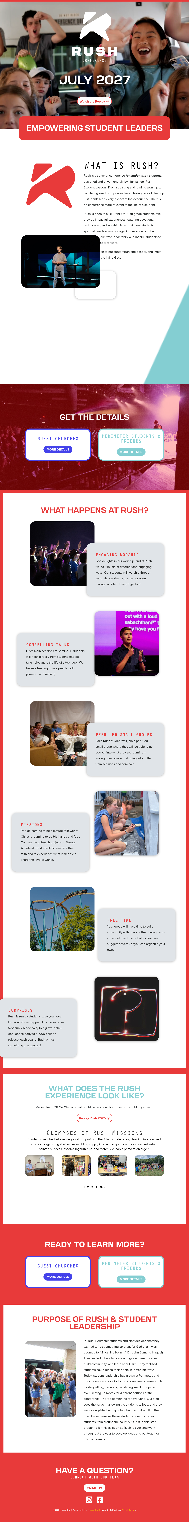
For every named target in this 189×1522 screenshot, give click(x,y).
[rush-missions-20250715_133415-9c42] (76, 1174)
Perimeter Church (94, 1510)
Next (103, 1187)
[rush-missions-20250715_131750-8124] (39, 1174)
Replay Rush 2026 (92, 1118)
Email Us (94, 1488)
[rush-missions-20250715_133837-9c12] (149, 1174)
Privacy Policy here (128, 1510)
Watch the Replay (92, 101)
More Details (58, 449)
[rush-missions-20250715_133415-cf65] (112, 1174)
